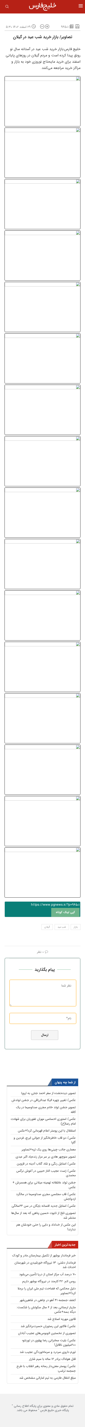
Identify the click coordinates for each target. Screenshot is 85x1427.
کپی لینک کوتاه (65, 912)
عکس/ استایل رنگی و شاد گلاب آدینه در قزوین (46, 1163)
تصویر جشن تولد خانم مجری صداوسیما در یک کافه (46, 1109)
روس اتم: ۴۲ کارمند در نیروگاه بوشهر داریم (49, 1281)
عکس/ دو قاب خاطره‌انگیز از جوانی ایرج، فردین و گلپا (45, 1140)
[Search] (7, 7)
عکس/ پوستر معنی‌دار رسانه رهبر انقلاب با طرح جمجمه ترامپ (46, 1368)
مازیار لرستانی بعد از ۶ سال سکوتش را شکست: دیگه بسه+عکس (46, 1310)
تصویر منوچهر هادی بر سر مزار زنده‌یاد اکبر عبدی (46, 1156)
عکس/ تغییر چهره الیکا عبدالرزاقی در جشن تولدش (44, 1100)
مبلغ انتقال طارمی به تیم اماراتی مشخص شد (47, 1377)
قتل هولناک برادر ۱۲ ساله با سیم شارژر (52, 1359)
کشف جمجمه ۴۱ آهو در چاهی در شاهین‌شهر (48, 1300)
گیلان (47, 927)
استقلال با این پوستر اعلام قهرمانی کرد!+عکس (47, 1130)
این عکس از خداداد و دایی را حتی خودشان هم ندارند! (46, 1227)
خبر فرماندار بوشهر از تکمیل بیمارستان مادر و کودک (44, 1255)
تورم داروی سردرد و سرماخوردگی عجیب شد (48, 1352)
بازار (76, 927)
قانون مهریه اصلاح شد (61, 1319)
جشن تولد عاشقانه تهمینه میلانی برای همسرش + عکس (44, 1185)
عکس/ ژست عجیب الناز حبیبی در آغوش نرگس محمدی (46, 1173)
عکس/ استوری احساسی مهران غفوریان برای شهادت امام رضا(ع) (43, 1121)
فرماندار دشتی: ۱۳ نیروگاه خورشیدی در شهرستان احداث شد (45, 1265)
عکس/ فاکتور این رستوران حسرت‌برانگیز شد (48, 1326)
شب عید (62, 927)
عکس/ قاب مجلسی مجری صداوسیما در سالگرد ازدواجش (46, 1196)
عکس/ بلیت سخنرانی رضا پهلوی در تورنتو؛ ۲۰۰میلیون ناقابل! (49, 1343)
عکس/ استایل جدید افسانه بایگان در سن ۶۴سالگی (44, 1205)
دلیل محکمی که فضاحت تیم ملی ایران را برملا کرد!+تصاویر (46, 1291)
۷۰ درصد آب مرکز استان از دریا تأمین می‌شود (47, 1274)
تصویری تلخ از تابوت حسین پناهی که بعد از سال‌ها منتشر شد (43, 1215)
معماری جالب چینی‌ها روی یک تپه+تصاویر (49, 1149)
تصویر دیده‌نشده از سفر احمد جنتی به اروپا (48, 1093)
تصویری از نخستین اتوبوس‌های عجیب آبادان (47, 1333)
